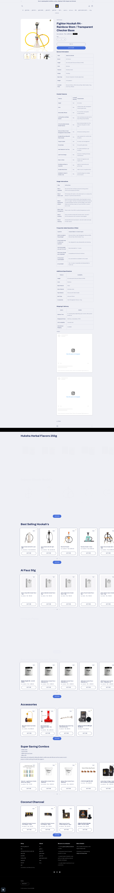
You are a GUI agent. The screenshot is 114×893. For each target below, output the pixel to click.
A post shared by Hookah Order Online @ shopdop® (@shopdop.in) (73, 370)
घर (39, 846)
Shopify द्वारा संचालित (31, 888)
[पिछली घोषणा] (21, 1)
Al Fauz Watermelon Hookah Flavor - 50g (67, 593)
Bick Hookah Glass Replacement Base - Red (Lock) (46, 727)
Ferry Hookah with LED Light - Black (47, 547)
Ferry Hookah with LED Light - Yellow (47, 503)
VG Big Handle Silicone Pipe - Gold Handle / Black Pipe (65, 642)
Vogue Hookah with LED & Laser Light (88, 503)
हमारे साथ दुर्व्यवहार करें (25, 846)
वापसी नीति (23, 855)
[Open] (3, 890)
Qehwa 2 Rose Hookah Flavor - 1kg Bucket (68, 782)
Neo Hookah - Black (25, 502)
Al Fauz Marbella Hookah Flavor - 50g (48, 593)
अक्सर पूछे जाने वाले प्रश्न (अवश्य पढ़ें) (27, 851)
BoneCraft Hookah (65, 546)
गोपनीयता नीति (23, 858)
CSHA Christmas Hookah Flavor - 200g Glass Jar (48, 682)
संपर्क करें (22, 862)
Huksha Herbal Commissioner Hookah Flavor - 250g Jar (67, 460)
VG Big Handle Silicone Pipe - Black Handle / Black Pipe (47, 642)
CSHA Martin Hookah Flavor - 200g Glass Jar (67, 682)
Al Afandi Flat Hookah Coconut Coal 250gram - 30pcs (47, 824)
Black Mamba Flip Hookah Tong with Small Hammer (66, 726)
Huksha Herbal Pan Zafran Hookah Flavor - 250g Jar (47, 460)
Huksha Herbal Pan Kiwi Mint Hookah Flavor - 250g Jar (27, 460)
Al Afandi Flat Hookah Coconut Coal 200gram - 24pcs (29, 824)
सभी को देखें (57, 516)
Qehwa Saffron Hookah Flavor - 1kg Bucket (48, 782)
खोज (21, 848)
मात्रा (57, 36)
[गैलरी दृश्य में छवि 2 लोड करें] (34, 56)
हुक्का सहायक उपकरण (43, 858)
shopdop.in (26, 888)
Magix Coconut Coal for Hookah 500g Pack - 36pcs (65, 824)
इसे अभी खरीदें (71, 47)
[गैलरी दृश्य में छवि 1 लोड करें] (27, 56)
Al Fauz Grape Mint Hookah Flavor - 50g (28, 593)
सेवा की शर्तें (23, 860)
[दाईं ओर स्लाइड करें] (51, 56)
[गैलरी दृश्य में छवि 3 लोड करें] (40, 56)
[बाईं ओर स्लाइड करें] (22, 56)
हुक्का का (40, 848)
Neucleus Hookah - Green (86, 546)
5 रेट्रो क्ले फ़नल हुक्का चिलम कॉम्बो (87, 781)
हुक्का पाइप (41, 855)
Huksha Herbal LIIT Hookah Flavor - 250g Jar (87, 460)
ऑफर (40, 860)
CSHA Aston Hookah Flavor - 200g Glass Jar (87, 682)
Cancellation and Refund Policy (28, 867)
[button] (22, 6)
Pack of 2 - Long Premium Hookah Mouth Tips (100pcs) (28, 782)
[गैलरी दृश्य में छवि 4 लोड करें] (47, 56)
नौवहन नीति (23, 853)
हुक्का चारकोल (41, 853)
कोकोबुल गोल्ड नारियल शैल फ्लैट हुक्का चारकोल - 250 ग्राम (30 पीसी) (84, 824)
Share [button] (59, 421)
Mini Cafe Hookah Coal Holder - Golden (29, 726)
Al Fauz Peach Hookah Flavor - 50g (87, 593)
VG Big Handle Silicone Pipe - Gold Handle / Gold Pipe (84, 642)
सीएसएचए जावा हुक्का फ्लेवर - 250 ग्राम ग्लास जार (28, 682)
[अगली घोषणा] (92, 1)
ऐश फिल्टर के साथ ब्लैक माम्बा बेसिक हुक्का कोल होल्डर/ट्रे (85, 726)
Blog (40, 862)
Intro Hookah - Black (65, 502)
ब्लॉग (21, 865)
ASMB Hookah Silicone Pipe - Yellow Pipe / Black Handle (28, 642)
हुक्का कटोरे (41, 851)
